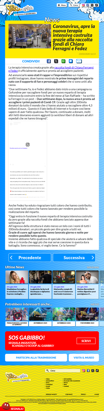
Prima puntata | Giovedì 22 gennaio (17, 323)
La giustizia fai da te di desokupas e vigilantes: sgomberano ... (40, 291)
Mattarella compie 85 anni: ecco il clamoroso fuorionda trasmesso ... (63, 291)
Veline (48, 388)
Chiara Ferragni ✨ (23, 197)
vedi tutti (94, 304)
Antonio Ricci (50, 381)
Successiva (74, 257)
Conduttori (49, 384)
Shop (65, 384)
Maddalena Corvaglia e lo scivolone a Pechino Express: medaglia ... (16, 291)
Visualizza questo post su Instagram (18, 148)
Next (101, 284)
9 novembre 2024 (87, 323)
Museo (66, 382)
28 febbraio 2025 (40, 323)
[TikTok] (96, 5)
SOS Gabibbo (68, 379)
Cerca (75, 5)
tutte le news (93, 267)
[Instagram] (83, 5)
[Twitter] (92, 5)
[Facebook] (87, 5)
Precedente (30, 257)
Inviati (48, 386)
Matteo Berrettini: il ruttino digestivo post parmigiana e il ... (86, 291)
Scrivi (86, 341)
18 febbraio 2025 (64, 323)
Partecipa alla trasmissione (36, 357)
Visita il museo (84, 357)
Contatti (66, 386)
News (47, 382)
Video (48, 379)
